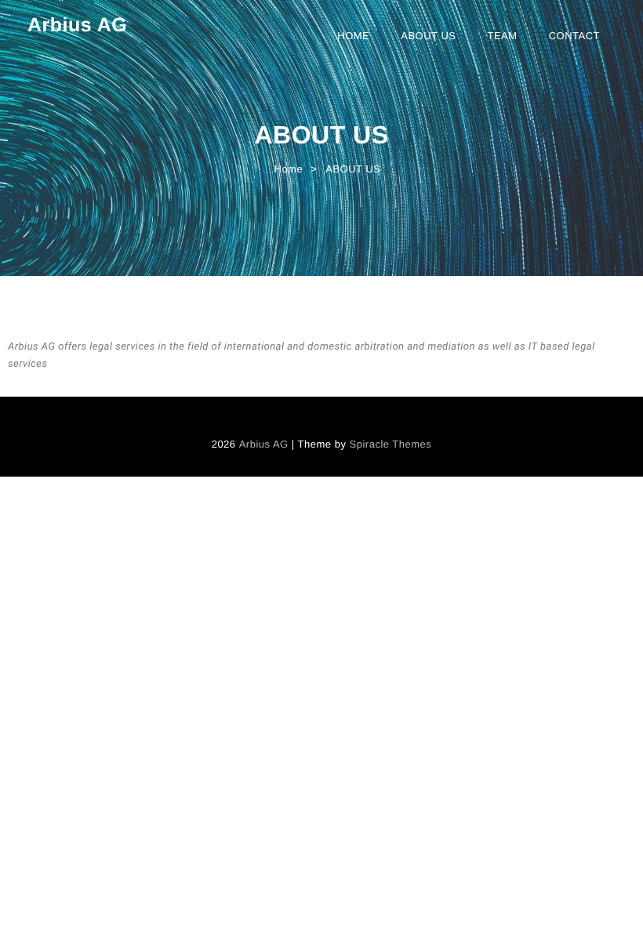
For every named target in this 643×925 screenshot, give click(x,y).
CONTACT (574, 36)
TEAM (503, 36)
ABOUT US (428, 36)
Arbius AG (77, 25)
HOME (353, 36)
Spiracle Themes (391, 444)
